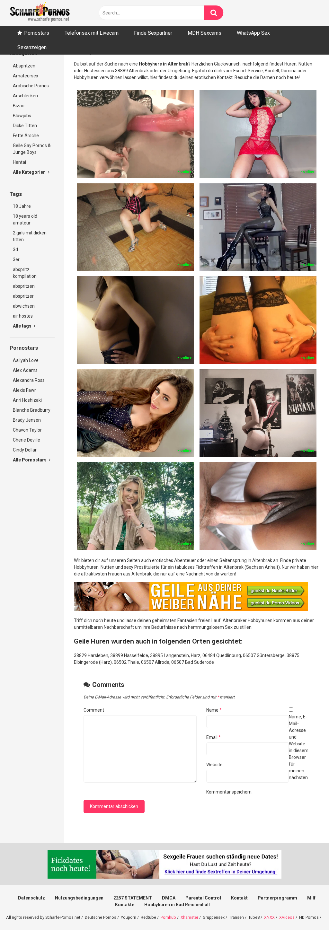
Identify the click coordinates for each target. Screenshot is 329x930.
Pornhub (168, 917)
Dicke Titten (25, 125)
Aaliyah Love (26, 360)
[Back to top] (307, 910)
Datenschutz (31, 897)
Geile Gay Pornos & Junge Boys (32, 149)
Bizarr (19, 105)
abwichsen (24, 306)
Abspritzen (24, 65)
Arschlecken (25, 95)
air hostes (23, 316)
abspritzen (24, 286)
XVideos (287, 917)
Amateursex (25, 75)
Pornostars (36, 33)
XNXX (269, 917)
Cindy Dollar (25, 449)
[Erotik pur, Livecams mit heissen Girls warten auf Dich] (191, 609)
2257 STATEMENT (132, 897)
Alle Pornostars (30, 459)
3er (16, 259)
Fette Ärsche (26, 135)
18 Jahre (22, 206)
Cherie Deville (26, 440)
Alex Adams (25, 370)
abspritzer (23, 296)
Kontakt (239, 897)
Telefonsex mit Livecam (92, 33)
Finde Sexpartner (153, 33)
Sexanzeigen (32, 47)
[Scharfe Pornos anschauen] (40, 13)
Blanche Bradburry (31, 410)
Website (214, 764)
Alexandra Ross (29, 380)
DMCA (168, 897)
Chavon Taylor (27, 430)
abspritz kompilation (25, 273)
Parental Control (203, 897)
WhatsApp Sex (253, 33)
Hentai (19, 162)
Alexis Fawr (24, 390)
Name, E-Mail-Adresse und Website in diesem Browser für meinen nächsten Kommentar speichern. (257, 754)
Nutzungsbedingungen (79, 897)
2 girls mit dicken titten (30, 236)
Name (214, 710)
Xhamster (189, 917)
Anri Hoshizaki (27, 400)
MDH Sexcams (204, 33)
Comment (94, 710)
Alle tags (22, 326)
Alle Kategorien (30, 172)
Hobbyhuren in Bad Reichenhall (177, 904)
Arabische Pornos (31, 85)
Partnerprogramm (277, 897)
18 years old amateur (25, 219)
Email (213, 737)
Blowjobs (22, 115)
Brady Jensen (27, 420)
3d (15, 249)
